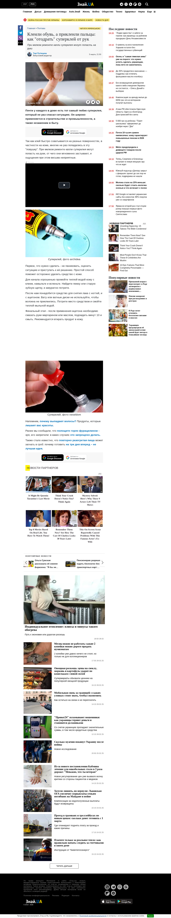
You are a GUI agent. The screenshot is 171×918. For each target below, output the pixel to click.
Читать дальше (64, 866)
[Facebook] (20, 27)
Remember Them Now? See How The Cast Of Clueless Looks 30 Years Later (132, 238)
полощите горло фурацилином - (78, 430)
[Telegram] (121, 4)
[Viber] (126, 4)
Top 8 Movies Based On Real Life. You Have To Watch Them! (38, 532)
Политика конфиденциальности (37, 895)
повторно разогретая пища (77, 440)
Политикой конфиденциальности (92, 916)
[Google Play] (124, 901)
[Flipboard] (135, 4)
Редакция (65, 895)
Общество (107, 11)
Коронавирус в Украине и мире (77, 20)
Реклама (55, 895)
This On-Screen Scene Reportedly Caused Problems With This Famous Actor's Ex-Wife (90, 535)
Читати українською (90, 29)
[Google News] (125, 886)
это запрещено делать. (85, 434)
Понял (150, 916)
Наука (141, 11)
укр (25, 4)
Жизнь (86, 11)
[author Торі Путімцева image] (30, 54)
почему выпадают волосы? (58, 421)
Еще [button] (149, 11)
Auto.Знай (74, 11)
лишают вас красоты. (39, 425)
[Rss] (130, 4)
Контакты (75, 895)
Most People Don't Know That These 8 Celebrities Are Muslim (133, 258)
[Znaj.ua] (85, 4)
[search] (146, 4)
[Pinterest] (139, 4)
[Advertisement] (64, 340)
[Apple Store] (108, 901)
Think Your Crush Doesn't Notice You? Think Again (64, 498)
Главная (27, 11)
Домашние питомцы (55, 11)
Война (95, 11)
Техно (119, 11)
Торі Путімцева (40, 53)
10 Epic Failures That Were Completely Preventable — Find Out (132, 268)
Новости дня (102, 20)
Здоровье (130, 11)
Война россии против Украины (43, 20)
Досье (38, 11)
